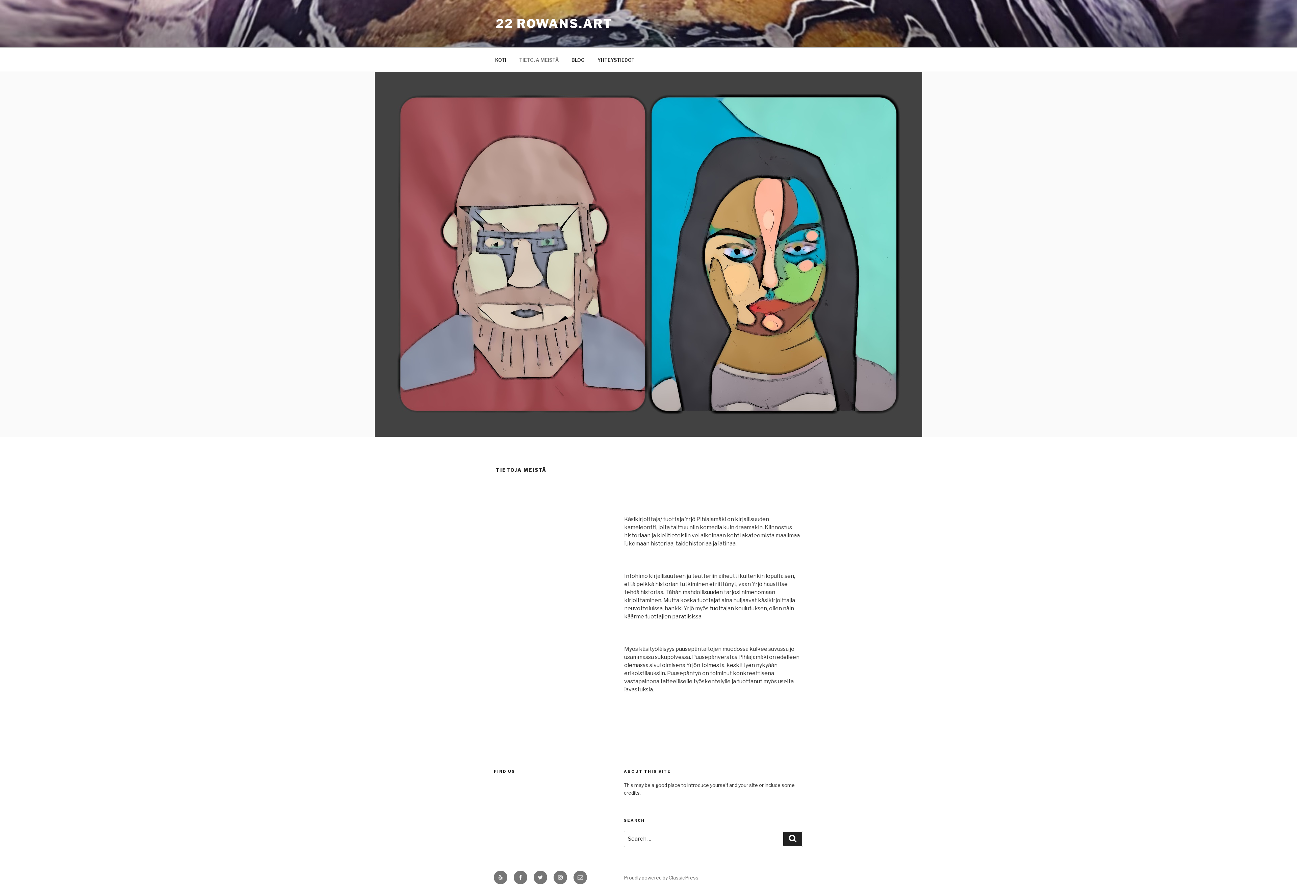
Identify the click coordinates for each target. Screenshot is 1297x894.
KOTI (500, 60)
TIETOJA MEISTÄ (539, 60)
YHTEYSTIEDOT (616, 60)
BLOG (578, 60)
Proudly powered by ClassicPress (661, 877)
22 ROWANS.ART (554, 23)
